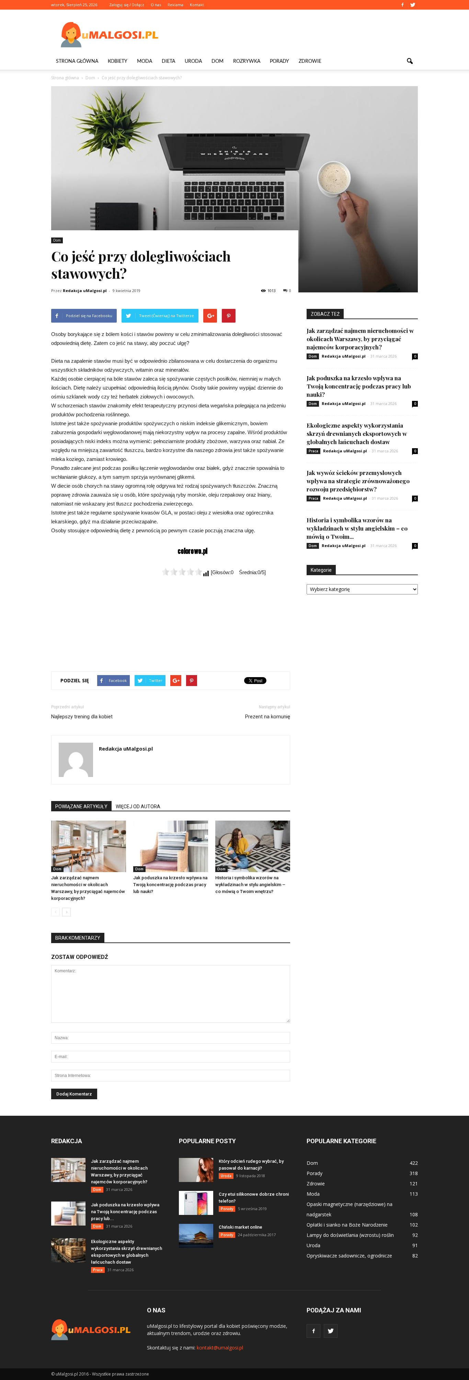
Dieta (168, 61)
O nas (156, 4)
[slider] (182, 572)
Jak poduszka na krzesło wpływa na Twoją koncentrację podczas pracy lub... (125, 1211)
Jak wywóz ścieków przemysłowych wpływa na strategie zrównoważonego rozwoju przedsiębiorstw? (358, 481)
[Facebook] (402, 5)
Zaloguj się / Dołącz (126, 4)
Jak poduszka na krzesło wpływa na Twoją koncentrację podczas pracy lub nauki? (170, 884)
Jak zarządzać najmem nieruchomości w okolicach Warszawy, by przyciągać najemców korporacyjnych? (360, 339)
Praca (313, 451)
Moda (144, 61)
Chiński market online (240, 1227)
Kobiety (117, 61)
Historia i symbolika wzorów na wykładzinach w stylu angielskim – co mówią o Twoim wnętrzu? (250, 884)
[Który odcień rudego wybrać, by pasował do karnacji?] (196, 1170)
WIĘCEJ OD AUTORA (138, 806)
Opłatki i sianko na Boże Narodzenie (347, 1224)
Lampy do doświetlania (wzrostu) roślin (350, 1235)
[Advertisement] (293, 34)
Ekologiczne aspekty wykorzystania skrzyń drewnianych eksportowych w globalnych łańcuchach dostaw (357, 433)
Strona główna (77, 61)
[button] (409, 61)
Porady (279, 61)
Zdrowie (310, 61)
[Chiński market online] (196, 1236)
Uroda (193, 61)
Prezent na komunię (267, 717)
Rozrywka (246, 61)
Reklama (175, 4)
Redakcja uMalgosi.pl (85, 290)
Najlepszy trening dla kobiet (82, 717)
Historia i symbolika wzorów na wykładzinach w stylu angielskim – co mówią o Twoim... (357, 528)
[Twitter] (413, 5)
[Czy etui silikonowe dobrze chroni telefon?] (196, 1203)
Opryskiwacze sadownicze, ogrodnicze (349, 1255)
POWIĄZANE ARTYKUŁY (81, 806)
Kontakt (197, 4)
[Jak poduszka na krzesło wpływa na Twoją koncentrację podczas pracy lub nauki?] (170, 846)
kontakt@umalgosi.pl (220, 1347)
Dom (217, 61)
